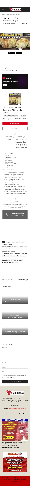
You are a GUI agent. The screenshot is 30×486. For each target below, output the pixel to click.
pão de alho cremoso (6, 258)
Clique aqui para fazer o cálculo (10, 447)
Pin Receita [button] (15, 128)
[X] (19, 413)
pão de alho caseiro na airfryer (8, 251)
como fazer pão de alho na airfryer (9, 246)
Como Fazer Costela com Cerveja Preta (7, 280)
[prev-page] (3, 338)
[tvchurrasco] (3, 24)
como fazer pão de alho (7, 244)
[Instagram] (10, 413)
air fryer (23, 242)
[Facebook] (6, 413)
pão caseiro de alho (22, 246)
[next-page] (5, 338)
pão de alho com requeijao (19, 255)
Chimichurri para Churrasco (15, 317)
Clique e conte (15, 215)
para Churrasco (14, 315)
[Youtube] (23, 413)
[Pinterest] (15, 413)
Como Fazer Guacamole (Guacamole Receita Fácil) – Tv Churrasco (15, 332)
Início (3, 14)
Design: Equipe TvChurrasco (20, 479)
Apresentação (23, 478)
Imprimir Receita (16, 123)
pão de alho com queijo (7, 255)
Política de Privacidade (7, 478)
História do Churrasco (7, 479)
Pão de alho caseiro (13, 248)
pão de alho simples (18, 260)
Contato (15, 481)
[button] (2, 9)
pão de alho (4, 248)
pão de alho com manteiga (7, 253)
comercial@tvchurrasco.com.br (17, 408)
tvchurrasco (7, 23)
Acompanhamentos (15, 14)
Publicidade (16, 478)
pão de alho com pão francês (21, 253)
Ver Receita (12, 53)
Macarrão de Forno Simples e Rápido (15, 302)
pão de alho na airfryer (7, 260)
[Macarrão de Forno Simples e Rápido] (15, 296)
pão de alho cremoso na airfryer (19, 258)
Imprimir (19, 53)
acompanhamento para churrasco (13, 242)
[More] (24, 28)
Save (21, 29)
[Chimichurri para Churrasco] (15, 311)
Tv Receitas (7, 14)
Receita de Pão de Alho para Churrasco (10, 262)
